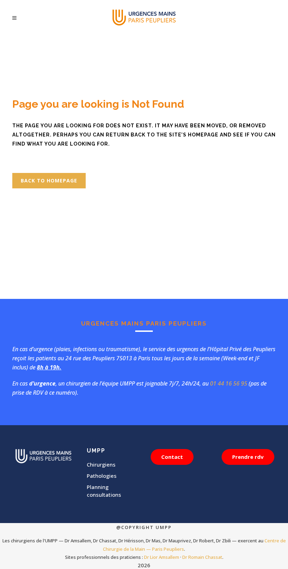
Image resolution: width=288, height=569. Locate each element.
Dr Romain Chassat (202, 557)
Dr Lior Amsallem (161, 557)
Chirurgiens (101, 464)
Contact (172, 456)
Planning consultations (104, 490)
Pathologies (102, 475)
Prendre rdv (248, 456)
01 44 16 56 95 (228, 383)
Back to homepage (49, 180)
